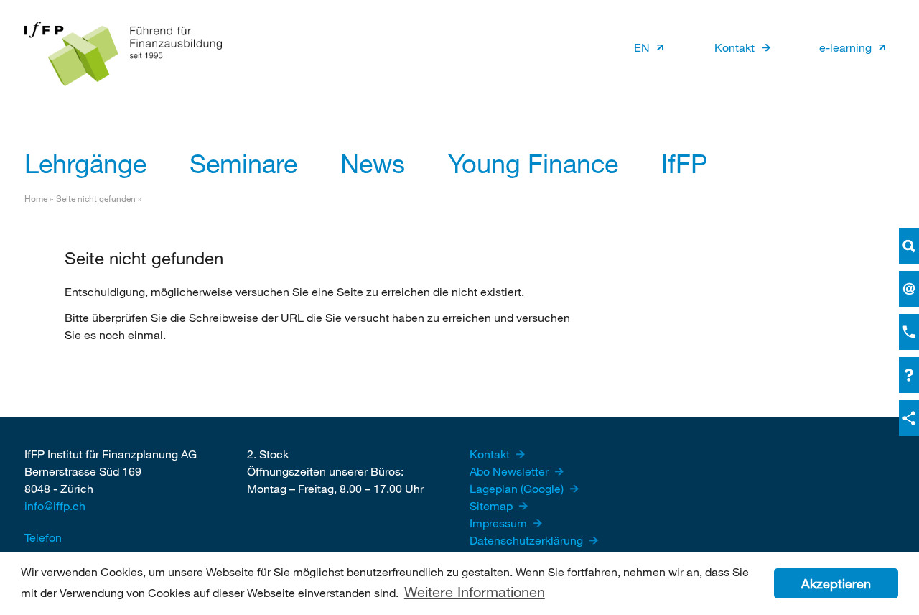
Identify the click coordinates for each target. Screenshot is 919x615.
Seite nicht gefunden (96, 198)
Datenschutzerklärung (528, 540)
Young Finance (533, 163)
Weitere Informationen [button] (474, 591)
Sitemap (493, 505)
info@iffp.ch (54, 505)
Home (35, 198)
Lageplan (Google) (518, 488)
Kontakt (734, 47)
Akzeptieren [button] (836, 583)
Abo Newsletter (510, 471)
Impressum (500, 523)
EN (642, 47)
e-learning (845, 47)
